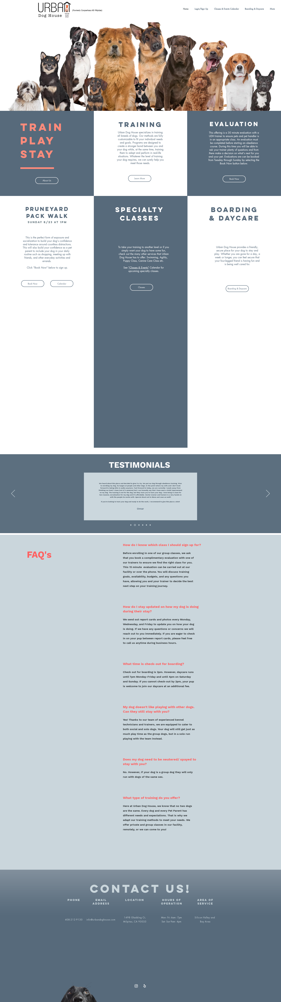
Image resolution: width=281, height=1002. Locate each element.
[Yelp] (144, 986)
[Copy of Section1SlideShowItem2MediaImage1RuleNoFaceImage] (142, 525)
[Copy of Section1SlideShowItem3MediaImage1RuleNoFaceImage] (150, 525)
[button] (226, 9)
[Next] (268, 494)
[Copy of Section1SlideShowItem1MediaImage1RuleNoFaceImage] (135, 525)
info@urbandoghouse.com (101, 919)
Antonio (140, 499)
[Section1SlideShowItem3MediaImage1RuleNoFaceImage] (146, 525)
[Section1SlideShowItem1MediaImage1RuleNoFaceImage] (130, 525)
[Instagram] (136, 986)
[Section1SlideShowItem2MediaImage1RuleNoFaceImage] (139, 525)
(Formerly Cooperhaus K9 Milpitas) (87, 11)
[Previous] (13, 494)
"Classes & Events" (138, 267)
